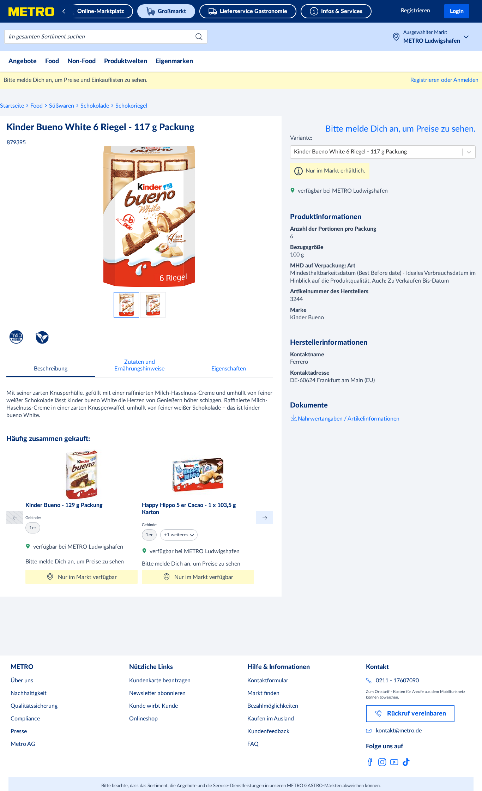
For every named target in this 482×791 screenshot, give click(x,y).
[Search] (199, 37)
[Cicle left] (14, 517)
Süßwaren (61, 106)
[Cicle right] (264, 517)
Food (36, 106)
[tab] (50, 369)
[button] (179, 535)
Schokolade (94, 106)
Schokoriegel (131, 106)
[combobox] (105, 37)
